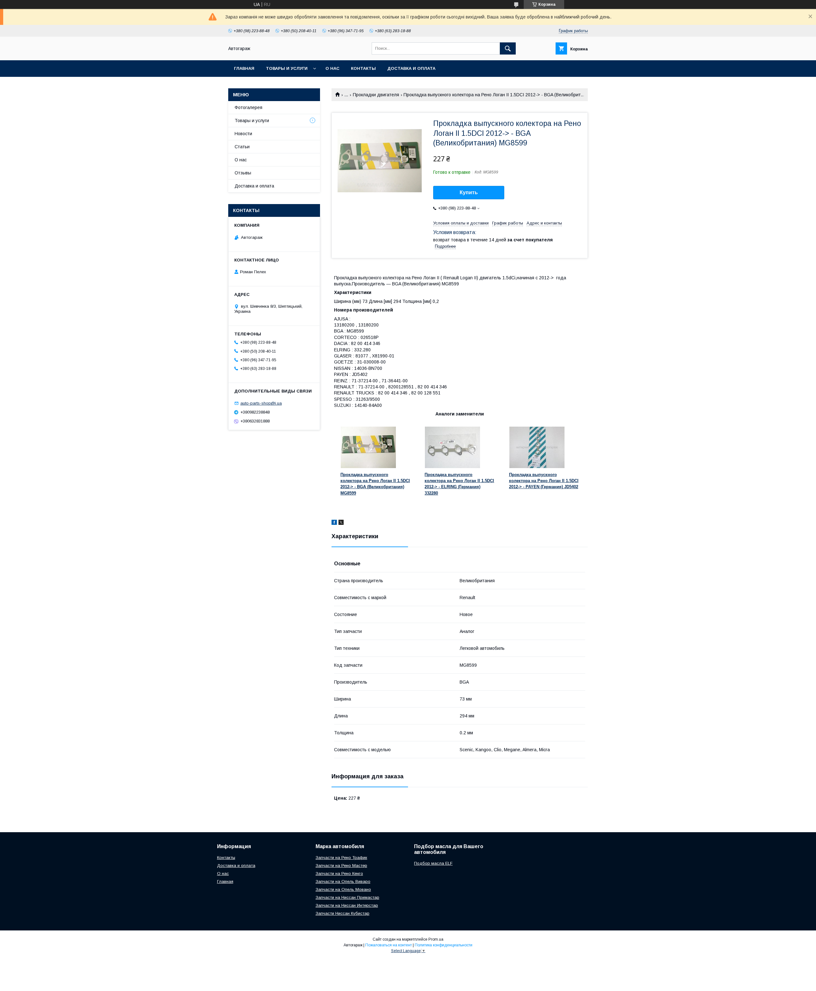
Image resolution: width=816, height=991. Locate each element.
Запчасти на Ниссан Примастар (347, 897)
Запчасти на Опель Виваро (343, 881)
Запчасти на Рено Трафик (341, 857)
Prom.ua (435, 939)
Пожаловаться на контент (388, 945)
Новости (243, 133)
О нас (332, 68)
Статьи (242, 146)
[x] (341, 523)
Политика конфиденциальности (443, 945)
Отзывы (243, 172)
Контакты (363, 68)
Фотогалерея (248, 107)
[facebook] (334, 523)
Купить (469, 192)
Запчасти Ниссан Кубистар (342, 913)
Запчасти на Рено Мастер (341, 865)
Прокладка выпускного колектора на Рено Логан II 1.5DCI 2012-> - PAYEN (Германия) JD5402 (544, 480)
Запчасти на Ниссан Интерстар (347, 905)
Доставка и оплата (411, 68)
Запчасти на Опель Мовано (343, 889)
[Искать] (508, 48)
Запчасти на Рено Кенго (339, 873)
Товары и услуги (287, 68)
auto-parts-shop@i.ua (261, 403)
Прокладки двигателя (376, 94)
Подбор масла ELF (433, 863)
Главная (244, 68)
